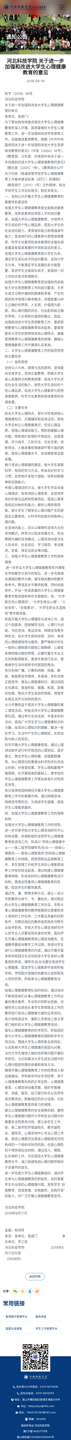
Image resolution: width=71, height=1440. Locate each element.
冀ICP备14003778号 (35, 1431)
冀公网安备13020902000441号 (35, 1437)
